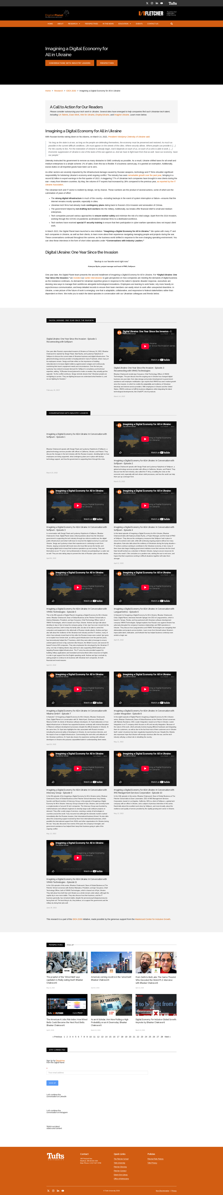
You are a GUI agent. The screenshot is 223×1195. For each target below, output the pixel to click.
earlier (87, 278)
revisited (77, 278)
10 (90, 1037)
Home (50, 24)
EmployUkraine (102, 115)
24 (146, 1037)
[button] (69, 63)
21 (134, 1037)
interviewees (96, 278)
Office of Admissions (121, 1179)
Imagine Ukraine (121, 115)
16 (114, 1037)
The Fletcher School (121, 1159)
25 (150, 1037)
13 (102, 1037)
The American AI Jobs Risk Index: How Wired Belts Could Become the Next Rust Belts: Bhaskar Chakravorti (66, 1022)
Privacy (174, 1191)
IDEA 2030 (71, 91)
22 (138, 1037)
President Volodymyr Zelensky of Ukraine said (128, 137)
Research (73, 24)
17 (118, 1037)
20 (130, 1037)
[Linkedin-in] (157, 3)
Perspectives (91, 24)
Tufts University (119, 1163)
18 (122, 1037)
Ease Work (74, 115)
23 (142, 1037)
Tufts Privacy (152, 1163)
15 (110, 1037)
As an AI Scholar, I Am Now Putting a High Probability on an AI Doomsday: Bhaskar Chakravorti (109, 1022)
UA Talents (63, 115)
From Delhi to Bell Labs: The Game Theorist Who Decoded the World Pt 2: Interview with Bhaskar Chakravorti (156, 980)
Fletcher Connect (120, 1171)
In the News (108, 24)
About (60, 24)
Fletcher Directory (120, 1167)
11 (94, 1037)
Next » (168, 1037)
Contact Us (152, 24)
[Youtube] (162, 3)
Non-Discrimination (162, 1191)
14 (106, 1037)
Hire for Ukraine (87, 115)
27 (158, 1037)
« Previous (57, 1037)
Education (123, 24)
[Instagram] (152, 3)
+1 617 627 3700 (95, 1163)
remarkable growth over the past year (144, 175)
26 (154, 1037)
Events (139, 24)
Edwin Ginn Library (121, 1175)
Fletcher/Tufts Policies (156, 1159)
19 (126, 1037)
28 (162, 1037)
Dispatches (60, 1061)
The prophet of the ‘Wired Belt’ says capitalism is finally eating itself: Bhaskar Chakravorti (64, 980)
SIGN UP (52, 1083)
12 (98, 1037)
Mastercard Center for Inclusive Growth (152, 919)
